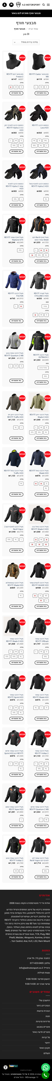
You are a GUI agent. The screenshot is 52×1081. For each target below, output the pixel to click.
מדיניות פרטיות (43, 1021)
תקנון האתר (44, 1048)
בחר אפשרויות (41, 93)
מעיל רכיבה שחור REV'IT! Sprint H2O (15, 696)
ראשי (47, 1042)
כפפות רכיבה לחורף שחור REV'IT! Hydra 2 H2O (14, 186)
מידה (47, 83)
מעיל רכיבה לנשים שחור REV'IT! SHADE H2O (39, 584)
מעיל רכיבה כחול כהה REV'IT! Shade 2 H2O (40, 528)
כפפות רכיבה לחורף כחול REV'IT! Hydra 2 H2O (39, 185)
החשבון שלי (44, 1000)
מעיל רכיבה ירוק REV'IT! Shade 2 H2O (39, 416)
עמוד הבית (33, 29)
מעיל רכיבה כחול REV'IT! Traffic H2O (13, 472)
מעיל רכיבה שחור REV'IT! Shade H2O (41, 696)
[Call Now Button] (45, 1075)
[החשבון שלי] (4, 5)
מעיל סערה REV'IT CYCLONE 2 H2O (41, 294)
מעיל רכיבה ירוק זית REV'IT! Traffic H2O (15, 416)
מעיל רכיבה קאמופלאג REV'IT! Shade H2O (14, 584)
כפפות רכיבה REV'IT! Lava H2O (40, 126)
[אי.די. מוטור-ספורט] (28, 5)
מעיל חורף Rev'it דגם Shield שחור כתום (40, 238)
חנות (48, 1016)
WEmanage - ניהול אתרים (24, 1077)
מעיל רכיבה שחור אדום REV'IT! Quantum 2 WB (39, 808)
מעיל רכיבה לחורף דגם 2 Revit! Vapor (13, 528)
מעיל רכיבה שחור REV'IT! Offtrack (42, 640)
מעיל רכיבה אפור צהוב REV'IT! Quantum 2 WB (13, 354)
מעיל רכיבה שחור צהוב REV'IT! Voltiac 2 (14, 859)
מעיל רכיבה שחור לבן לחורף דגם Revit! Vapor (39, 859)
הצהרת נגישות (43, 1011)
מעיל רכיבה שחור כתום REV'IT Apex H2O (14, 808)
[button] (48, 4)
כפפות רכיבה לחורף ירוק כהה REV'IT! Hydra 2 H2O (13, 128)
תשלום (47, 1053)
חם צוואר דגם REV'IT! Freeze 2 (15, 75)
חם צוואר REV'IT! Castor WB (39, 75)
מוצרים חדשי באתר (41, 1032)
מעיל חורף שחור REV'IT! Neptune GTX (13, 238)
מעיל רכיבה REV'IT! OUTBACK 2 (41, 356)
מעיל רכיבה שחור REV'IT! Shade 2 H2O (14, 640)
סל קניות (46, 1037)
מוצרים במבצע (43, 1027)
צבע (47, 302)
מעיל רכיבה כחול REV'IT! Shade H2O (39, 472)
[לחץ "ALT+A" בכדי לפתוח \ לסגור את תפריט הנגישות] (5, 1067)
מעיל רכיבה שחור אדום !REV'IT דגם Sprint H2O (13, 752)
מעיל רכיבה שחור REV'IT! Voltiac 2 (42, 752)
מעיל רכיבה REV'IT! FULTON (15, 294)
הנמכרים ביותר (43, 1005)
